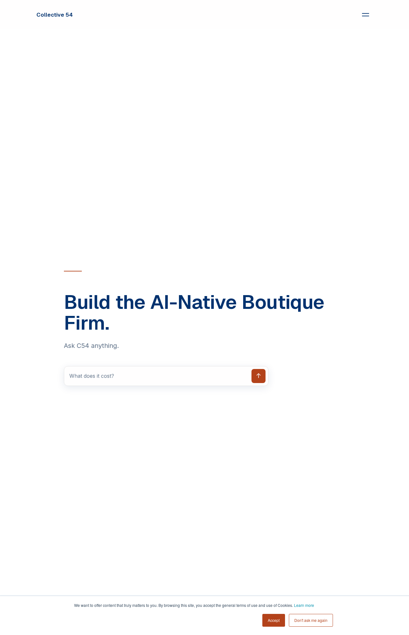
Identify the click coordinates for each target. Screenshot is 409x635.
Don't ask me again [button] (311, 620)
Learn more (304, 605)
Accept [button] (274, 620)
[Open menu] (366, 15)
